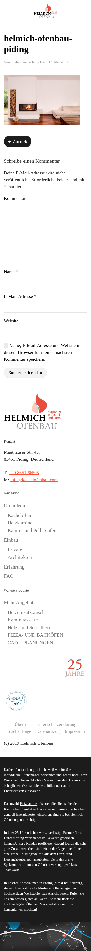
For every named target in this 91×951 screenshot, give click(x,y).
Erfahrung (14, 567)
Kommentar (15, 198)
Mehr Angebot (18, 602)
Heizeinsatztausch (26, 612)
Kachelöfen (19, 515)
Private (15, 549)
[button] (6, 11)
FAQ (8, 576)
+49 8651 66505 (24, 472)
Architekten (20, 557)
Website (11, 320)
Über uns (23, 724)
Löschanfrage (18, 731)
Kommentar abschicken (25, 373)
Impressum (75, 731)
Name (11, 271)
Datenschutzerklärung (56, 724)
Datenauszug (48, 731)
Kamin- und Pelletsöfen (32, 530)
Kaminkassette (23, 620)
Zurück (20, 141)
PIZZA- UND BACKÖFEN (35, 635)
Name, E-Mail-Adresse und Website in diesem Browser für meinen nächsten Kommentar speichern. (42, 352)
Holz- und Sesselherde (31, 627)
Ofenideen (14, 505)
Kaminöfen (12, 809)
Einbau (11, 540)
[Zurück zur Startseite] (45, 11)
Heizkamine (20, 522)
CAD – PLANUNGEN (30, 642)
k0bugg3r (35, 62)
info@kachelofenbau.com (34, 479)
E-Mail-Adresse (20, 296)
